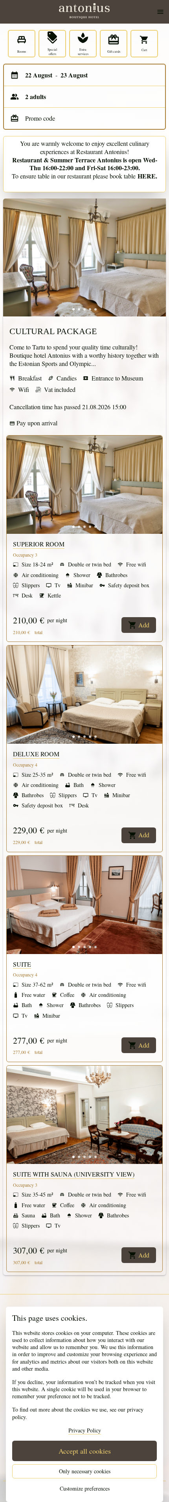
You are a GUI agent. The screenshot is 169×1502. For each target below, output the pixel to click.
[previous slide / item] (11, 257)
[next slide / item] (157, 257)
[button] (73, 309)
